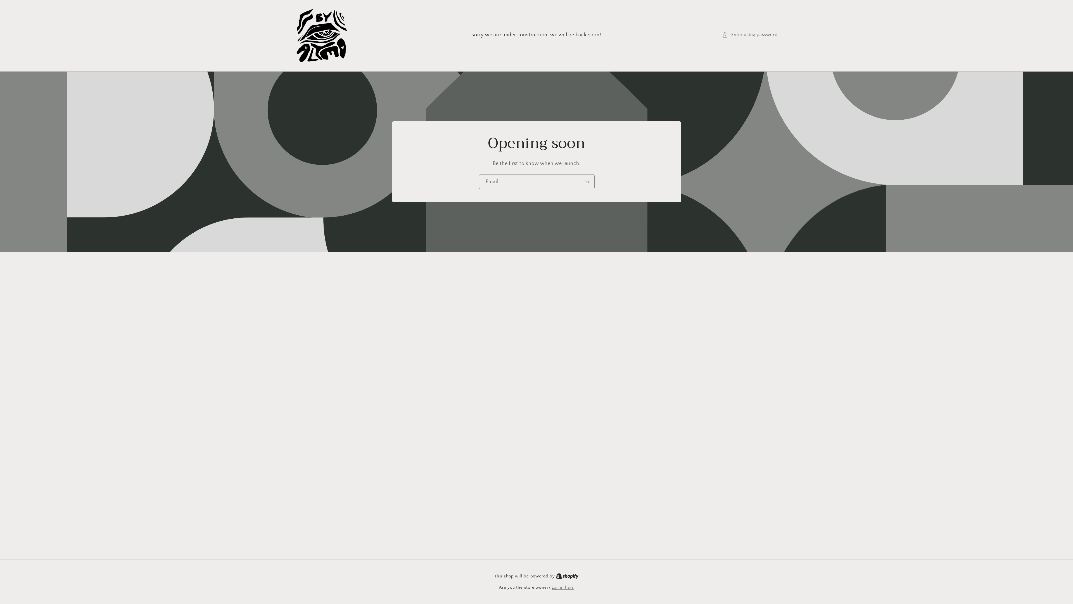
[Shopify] (567, 576)
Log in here (563, 587)
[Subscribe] (587, 181)
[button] (749, 35)
